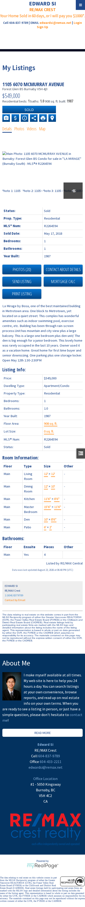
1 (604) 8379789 (14, 595)
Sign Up (42, 27)
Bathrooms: (13, 538)
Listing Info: (14, 369)
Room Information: (20, 457)
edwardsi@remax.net (55, 23)
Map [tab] (42, 128)
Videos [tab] (32, 128)
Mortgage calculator (63, 282)
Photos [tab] (19, 128)
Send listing (21, 281)
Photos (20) (22, 269)
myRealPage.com (43, 866)
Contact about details (63, 269)
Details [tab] (7, 128)
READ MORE (42, 733)
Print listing (22, 294)
